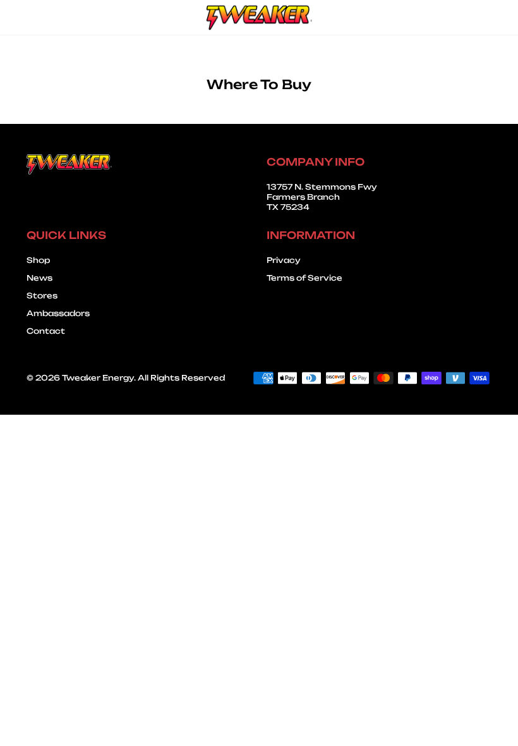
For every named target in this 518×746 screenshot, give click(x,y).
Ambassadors (58, 313)
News (39, 278)
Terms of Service (304, 278)
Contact (46, 331)
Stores (42, 295)
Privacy (284, 260)
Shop (38, 260)
